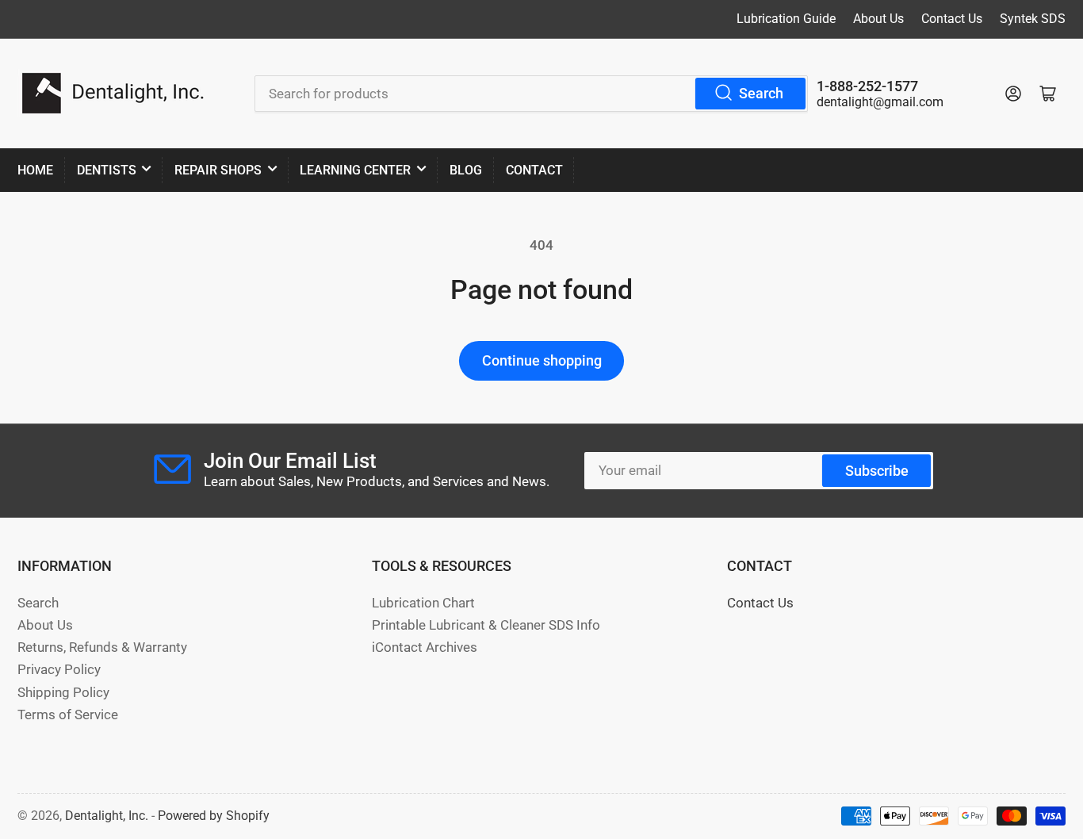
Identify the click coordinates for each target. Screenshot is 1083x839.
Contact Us (951, 18)
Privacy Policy (59, 669)
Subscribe (877, 470)
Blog (466, 170)
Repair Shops (218, 170)
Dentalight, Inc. (106, 815)
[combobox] (531, 93)
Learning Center (355, 170)
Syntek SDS (1033, 18)
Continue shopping (542, 360)
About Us (878, 18)
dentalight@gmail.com (880, 101)
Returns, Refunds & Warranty (102, 647)
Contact (534, 170)
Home (35, 170)
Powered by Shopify (214, 815)
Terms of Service (67, 714)
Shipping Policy (63, 692)
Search (761, 93)
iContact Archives (424, 647)
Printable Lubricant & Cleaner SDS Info (486, 625)
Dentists (106, 170)
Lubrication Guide (786, 18)
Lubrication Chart (423, 603)
